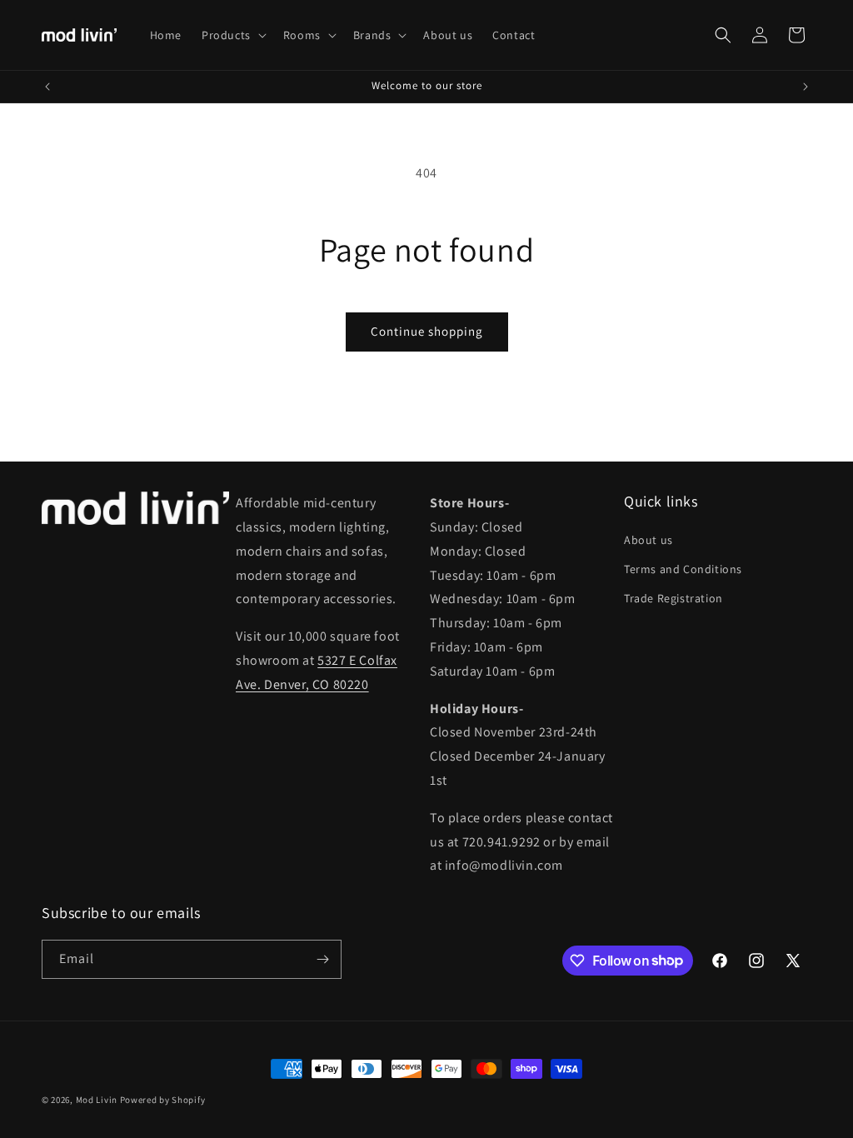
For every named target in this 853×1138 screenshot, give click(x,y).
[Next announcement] (805, 86)
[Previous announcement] (47, 86)
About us (648, 539)
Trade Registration (673, 598)
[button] (232, 34)
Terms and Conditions (683, 569)
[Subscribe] (322, 959)
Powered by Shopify (163, 1100)
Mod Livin (96, 1100)
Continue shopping (427, 331)
